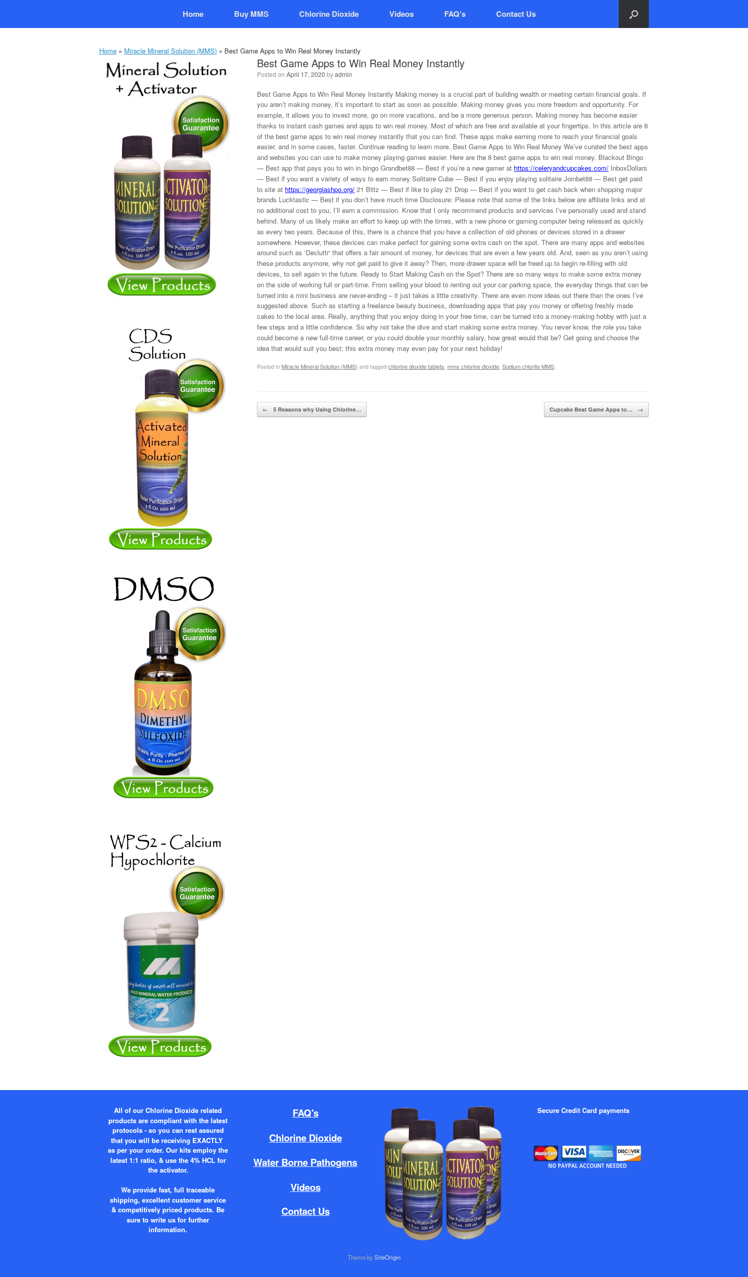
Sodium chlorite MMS (528, 366)
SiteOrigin (387, 1257)
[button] (634, 14)
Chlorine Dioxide (329, 13)
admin (343, 74)
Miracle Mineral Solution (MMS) (170, 51)
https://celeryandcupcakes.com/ (561, 168)
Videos (401, 13)
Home (193, 13)
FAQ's (306, 1113)
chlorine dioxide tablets (416, 366)
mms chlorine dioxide (473, 366)
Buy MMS (251, 13)
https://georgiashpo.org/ (320, 189)
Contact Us (516, 13)
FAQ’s (455, 13)
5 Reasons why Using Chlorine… (312, 409)
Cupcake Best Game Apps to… (596, 409)
